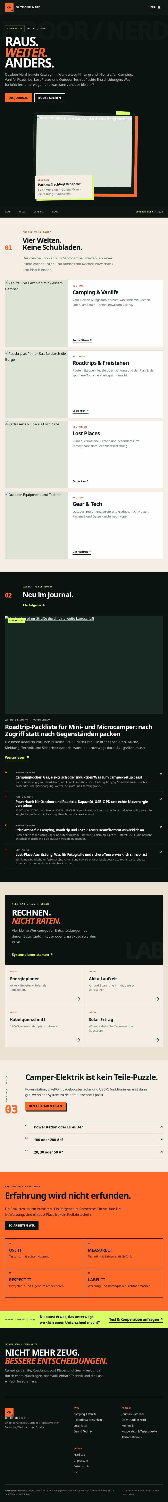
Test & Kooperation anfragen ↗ (136, 1319)
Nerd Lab (79, 1455)
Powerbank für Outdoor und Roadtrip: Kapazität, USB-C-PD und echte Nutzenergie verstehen (82, 803)
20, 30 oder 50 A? (94, 1152)
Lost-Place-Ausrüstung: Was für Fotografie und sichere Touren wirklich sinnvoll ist (81, 854)
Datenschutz (81, 1466)
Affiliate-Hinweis (132, 1437)
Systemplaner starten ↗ (32, 954)
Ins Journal (18, 98)
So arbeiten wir (22, 1225)
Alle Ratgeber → (34, 605)
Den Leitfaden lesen (45, 1106)
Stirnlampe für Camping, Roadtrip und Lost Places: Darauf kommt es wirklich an (80, 830)
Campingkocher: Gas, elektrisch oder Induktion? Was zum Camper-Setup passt (79, 777)
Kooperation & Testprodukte (139, 1431)
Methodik (128, 1426)
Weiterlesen (17, 757)
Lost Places (80, 1426)
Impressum (81, 1460)
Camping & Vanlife (85, 1414)
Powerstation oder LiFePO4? (94, 1126)
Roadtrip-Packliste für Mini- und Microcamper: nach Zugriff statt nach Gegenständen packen (78, 730)
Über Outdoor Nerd (134, 1420)
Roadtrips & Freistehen (88, 1420)
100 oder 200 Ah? (94, 1139)
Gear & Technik (83, 1431)
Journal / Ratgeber (133, 1414)
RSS (76, 1472)
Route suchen (49, 98)
